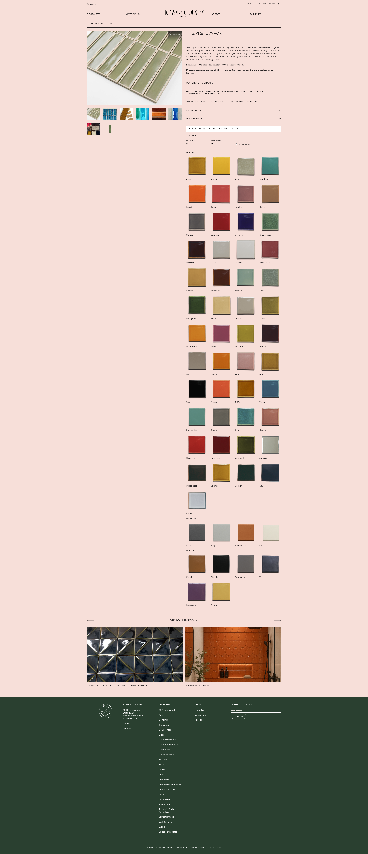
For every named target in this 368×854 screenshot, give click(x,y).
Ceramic (207, 83)
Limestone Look (167, 755)
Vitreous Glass (166, 817)
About (215, 14)
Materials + (134, 14)
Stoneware (165, 799)
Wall (209, 91)
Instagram (200, 715)
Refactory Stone (167, 789)
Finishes (190, 141)
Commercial (194, 94)
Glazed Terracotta (168, 745)
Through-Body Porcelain (166, 810)
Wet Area (257, 91)
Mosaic (162, 765)
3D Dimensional (167, 710)
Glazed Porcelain (167, 740)
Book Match (245, 144)
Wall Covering (166, 822)
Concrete (164, 725)
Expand (175, 34)
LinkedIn (199, 710)
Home (94, 24)
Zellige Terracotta (168, 832)
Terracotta (164, 804)
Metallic (163, 760)
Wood (162, 827)
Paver (162, 770)
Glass (161, 735)
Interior (220, 91)
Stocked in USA (267, 4)
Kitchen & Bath (237, 91)
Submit (238, 716)
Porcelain (164, 780)
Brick (161, 715)
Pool (161, 775)
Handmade (164, 750)
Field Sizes (216, 141)
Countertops (166, 730)
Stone (162, 794)
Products (93, 14)
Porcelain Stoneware (170, 785)
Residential (213, 94)
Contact (252, 4)
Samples (256, 14)
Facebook (200, 720)
